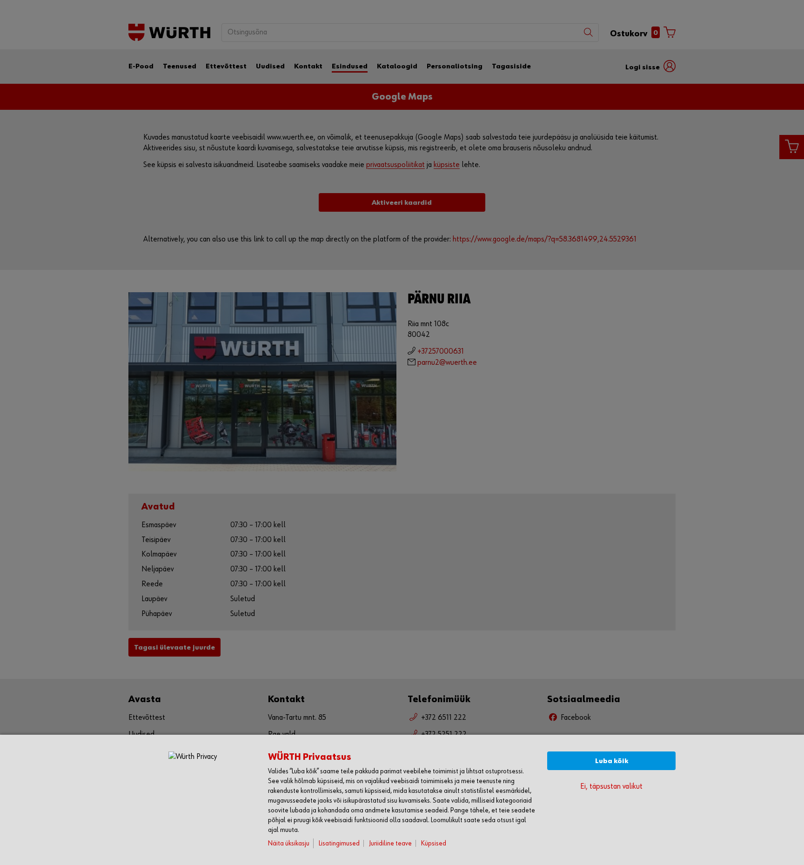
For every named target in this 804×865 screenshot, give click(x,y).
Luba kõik (611, 761)
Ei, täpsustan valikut (611, 787)
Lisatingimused (339, 843)
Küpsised (433, 843)
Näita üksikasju (288, 843)
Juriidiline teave (390, 843)
